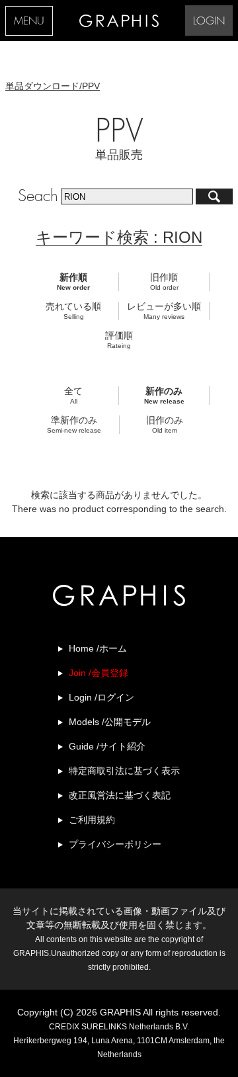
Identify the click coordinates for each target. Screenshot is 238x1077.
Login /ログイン (101, 697)
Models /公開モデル (110, 721)
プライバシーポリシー (115, 844)
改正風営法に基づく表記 (120, 795)
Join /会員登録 (98, 673)
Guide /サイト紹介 (107, 746)
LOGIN (209, 21)
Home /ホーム (98, 648)
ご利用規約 (92, 819)
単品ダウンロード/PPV (52, 86)
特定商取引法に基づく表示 (124, 770)
